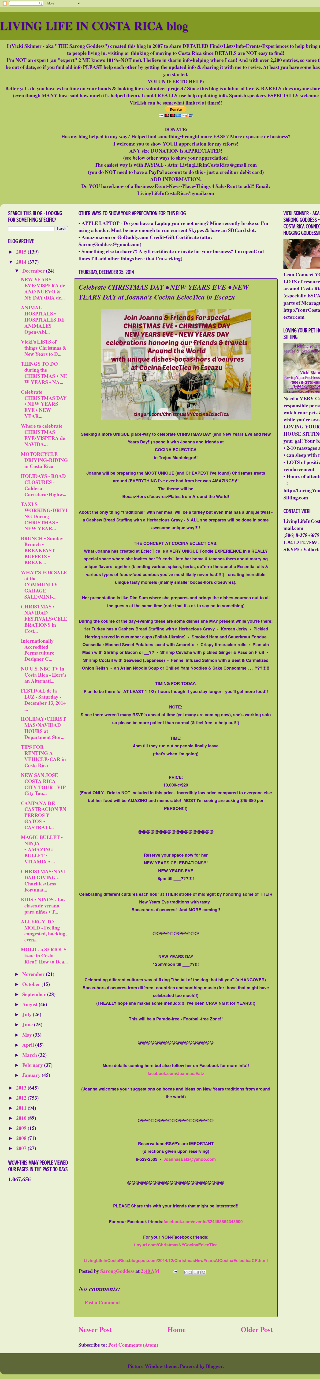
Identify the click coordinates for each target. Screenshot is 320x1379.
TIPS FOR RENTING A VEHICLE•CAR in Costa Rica (43, 756)
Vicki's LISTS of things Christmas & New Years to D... (44, 347)
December (34, 270)
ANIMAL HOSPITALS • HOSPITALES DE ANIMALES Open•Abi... (42, 319)
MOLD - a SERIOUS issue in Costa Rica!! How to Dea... (44, 955)
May (27, 1034)
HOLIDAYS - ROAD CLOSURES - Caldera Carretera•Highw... (43, 485)
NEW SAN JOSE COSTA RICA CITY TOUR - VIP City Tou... (43, 784)
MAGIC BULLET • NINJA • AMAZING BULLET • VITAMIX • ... (42, 849)
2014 (22, 261)
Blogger (214, 1366)
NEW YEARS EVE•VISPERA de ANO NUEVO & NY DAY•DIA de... (43, 288)
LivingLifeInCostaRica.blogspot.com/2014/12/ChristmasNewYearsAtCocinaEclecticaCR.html (176, 1260)
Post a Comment (102, 1302)
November (34, 974)
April (28, 1044)
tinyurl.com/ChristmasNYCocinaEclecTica (176, 1245)
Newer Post (95, 1329)
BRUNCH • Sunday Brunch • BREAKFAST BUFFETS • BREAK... (42, 550)
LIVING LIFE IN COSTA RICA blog (94, 25)
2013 (22, 1087)
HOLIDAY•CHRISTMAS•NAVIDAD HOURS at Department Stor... (43, 728)
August (30, 1004)
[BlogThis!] (190, 1272)
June (28, 1024)
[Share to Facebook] (199, 1272)
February (33, 1064)
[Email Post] (175, 1270)
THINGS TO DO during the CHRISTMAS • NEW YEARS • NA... (44, 373)
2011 (22, 1107)
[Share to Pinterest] (203, 1272)
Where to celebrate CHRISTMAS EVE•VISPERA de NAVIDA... (43, 435)
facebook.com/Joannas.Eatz (176, 1073)
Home (176, 1329)
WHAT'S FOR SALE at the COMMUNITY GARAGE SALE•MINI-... (44, 584)
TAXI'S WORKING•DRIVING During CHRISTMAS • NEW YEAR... (44, 516)
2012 (22, 1097)
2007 (22, 1148)
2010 (22, 1117)
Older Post (257, 1329)
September (34, 994)
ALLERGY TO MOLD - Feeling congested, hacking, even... (44, 930)
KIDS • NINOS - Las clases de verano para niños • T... (43, 905)
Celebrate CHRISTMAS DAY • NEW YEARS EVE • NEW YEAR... (44, 404)
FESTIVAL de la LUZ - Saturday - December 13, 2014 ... (43, 699)
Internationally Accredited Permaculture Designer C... (37, 650)
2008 (22, 1138)
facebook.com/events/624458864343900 (203, 1221)
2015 (22, 251)
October (31, 984)
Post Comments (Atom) (133, 1344)
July (27, 1014)
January (32, 1075)
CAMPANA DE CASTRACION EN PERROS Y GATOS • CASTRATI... (43, 815)
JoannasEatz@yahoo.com (190, 1159)
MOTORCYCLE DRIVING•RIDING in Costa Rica (44, 460)
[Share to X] (194, 1272)
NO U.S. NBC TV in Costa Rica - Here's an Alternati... (43, 674)
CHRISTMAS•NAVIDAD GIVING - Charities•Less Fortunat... (43, 880)
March (30, 1054)
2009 (22, 1128)
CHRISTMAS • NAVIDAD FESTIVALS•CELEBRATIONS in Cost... (44, 618)
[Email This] (185, 1272)
